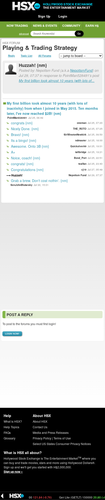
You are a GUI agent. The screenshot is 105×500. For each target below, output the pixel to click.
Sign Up (44, 16)
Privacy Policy (42, 438)
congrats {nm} (21, 122)
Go (79, 33)
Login (62, 16)
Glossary (9, 438)
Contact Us (40, 427)
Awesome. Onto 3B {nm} (29, 146)
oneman (81, 123)
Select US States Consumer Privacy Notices (62, 444)
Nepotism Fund (77, 175)
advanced (24, 34)
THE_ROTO (79, 128)
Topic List (26, 56)
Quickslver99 (78, 146)
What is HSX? (13, 421)
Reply (11, 56)
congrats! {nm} (22, 163)
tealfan (82, 163)
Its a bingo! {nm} (23, 140)
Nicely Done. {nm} (24, 128)
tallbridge (80, 152)
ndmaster (80, 140)
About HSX (40, 421)
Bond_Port (80, 158)
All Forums (44, 56)
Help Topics (11, 427)
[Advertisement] (52, 256)
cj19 (83, 169)
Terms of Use (62, 438)
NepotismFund (81, 70)
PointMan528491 (17, 117)
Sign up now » (13, 471)
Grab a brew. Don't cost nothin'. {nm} (39, 180)
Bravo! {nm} (19, 134)
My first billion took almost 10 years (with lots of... (56, 80)
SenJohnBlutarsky (21, 185)
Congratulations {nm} (27, 169)
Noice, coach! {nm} (25, 157)
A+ (12, 152)
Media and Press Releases (51, 432)
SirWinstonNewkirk (75, 134)
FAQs (7, 432)
